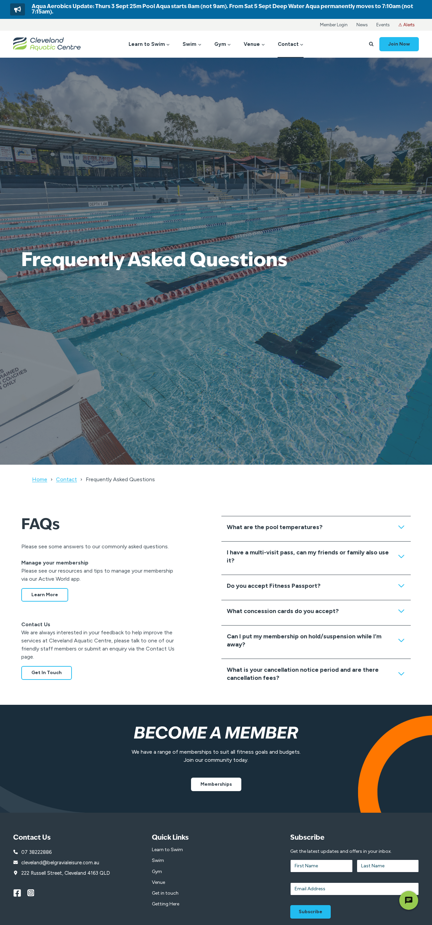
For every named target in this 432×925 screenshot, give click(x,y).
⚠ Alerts (406, 24)
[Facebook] (20, 893)
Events (382, 24)
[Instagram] (34, 893)
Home (39, 479)
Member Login (334, 24)
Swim (158, 860)
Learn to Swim (167, 849)
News (362, 24)
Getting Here (165, 904)
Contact (66, 479)
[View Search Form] (371, 44)
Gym (157, 871)
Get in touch (165, 893)
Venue (158, 882)
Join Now (399, 44)
